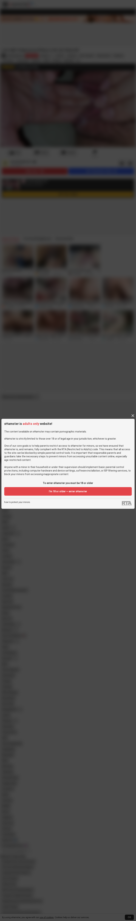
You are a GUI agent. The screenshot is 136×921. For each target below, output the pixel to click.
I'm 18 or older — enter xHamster (68, 491)
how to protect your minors (17, 502)
